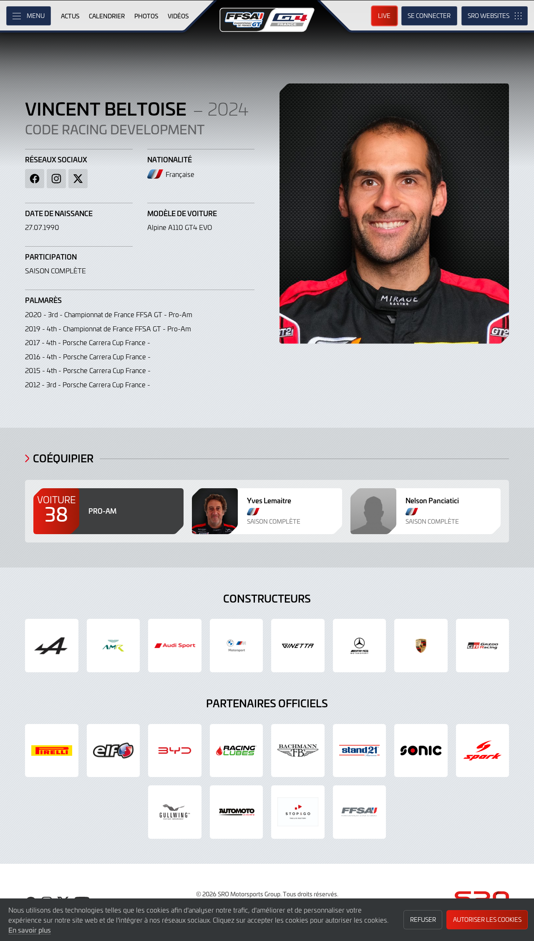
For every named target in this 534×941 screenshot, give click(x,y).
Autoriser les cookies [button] (487, 919)
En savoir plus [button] (29, 929)
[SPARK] (482, 750)
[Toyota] (482, 645)
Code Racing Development (114, 128)
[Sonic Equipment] (421, 750)
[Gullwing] (175, 812)
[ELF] (113, 750)
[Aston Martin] (113, 645)
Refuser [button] (423, 919)
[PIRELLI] (51, 750)
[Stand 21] (359, 750)
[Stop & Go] (298, 812)
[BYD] (175, 750)
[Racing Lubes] (236, 750)
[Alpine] (51, 645)
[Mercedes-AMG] (359, 645)
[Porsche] (421, 645)
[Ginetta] (298, 645)
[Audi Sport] (175, 645)
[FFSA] (359, 812)
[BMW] (236, 645)
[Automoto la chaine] (236, 812)
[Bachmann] (298, 750)
